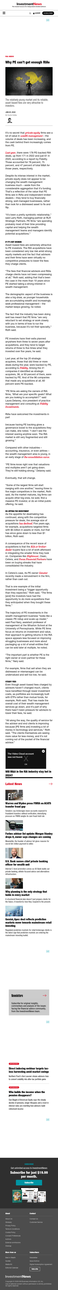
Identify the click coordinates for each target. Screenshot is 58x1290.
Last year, (10, 152)
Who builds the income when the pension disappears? (27, 1093)
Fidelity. (24, 368)
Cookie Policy (10, 1232)
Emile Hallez (12, 115)
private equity (32, 132)
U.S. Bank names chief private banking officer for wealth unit (26, 863)
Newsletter (33, 1258)
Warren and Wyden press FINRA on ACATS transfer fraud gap (28, 805)
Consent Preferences (13, 1236)
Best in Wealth (10, 1258)
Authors (8, 1239)
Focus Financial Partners (33, 559)
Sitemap (8, 1246)
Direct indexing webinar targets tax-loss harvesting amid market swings (29, 1070)
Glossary (8, 1222)
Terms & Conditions (12, 1229)
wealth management (32, 135)
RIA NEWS (9, 56)
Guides (8, 1261)
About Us (8, 1219)
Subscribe (35, 1269)
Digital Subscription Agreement (41, 1264)
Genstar (43, 572)
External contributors (13, 1242)
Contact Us (34, 1219)
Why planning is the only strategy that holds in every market (26, 893)
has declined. (26, 523)
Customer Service (36, 1222)
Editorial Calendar (11, 1268)
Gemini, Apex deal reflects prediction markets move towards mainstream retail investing (28, 922)
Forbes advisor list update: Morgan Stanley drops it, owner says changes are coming (28, 835)
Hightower (33, 556)
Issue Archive (34, 1261)
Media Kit (8, 1264)
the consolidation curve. (37, 457)
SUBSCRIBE (48, 13)
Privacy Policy (10, 1226)
